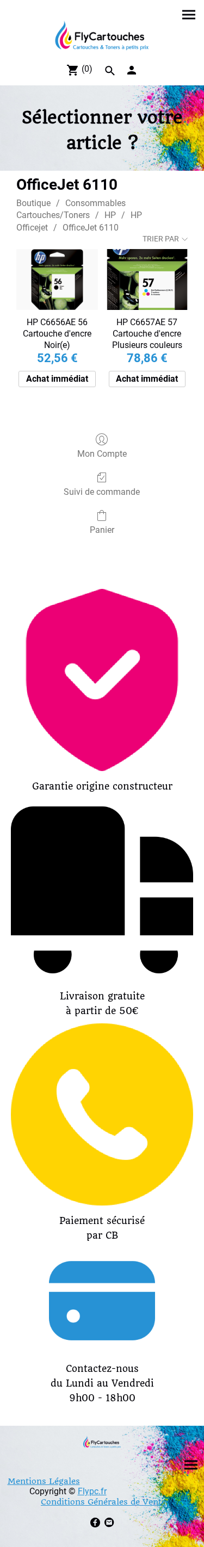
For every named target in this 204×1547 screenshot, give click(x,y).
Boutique (33, 203)
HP (110, 215)
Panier (102, 530)
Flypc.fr (92, 1491)
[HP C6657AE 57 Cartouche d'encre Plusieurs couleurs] (147, 279)
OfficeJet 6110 (91, 227)
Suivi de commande (102, 492)
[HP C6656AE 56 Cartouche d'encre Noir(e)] (56, 279)
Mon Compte (102, 454)
